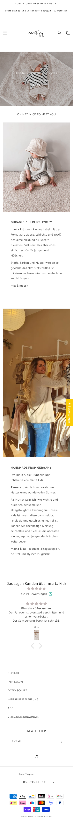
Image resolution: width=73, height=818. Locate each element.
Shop (36, 84)
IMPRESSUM (15, 682)
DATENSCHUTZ (17, 690)
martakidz (32, 816)
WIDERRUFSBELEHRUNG (23, 699)
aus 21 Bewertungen (34, 594)
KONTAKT (14, 673)
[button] (5, 33)
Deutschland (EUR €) (34, 782)
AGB (10, 708)
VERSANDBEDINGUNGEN (24, 717)
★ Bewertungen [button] (69, 412)
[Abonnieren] (60, 741)
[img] (36, 588)
